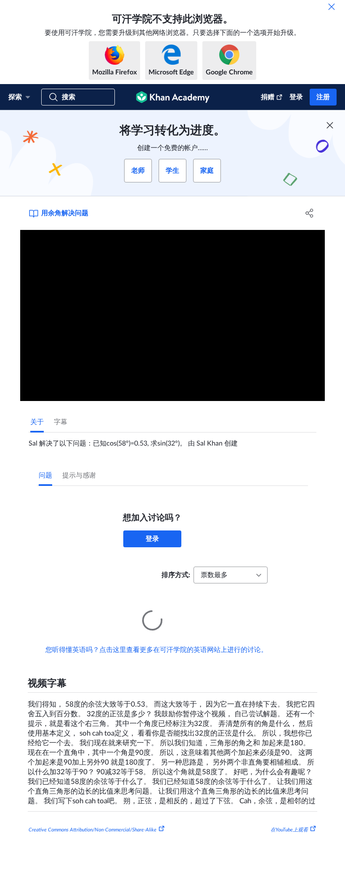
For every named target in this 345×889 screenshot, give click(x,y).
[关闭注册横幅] (329, 125)
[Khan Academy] (173, 97)
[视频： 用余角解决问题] (172, 315)
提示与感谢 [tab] (79, 475)
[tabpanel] (172, 440)
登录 (296, 97)
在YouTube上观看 (289, 817)
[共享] (309, 213)
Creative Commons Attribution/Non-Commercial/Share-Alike (93, 817)
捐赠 (267, 97)
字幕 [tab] (60, 422)
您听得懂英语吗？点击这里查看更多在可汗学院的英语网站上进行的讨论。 (156, 638)
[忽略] (331, 6)
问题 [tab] (45, 475)
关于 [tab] (37, 422)
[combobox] (231, 575)
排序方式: (176, 575)
